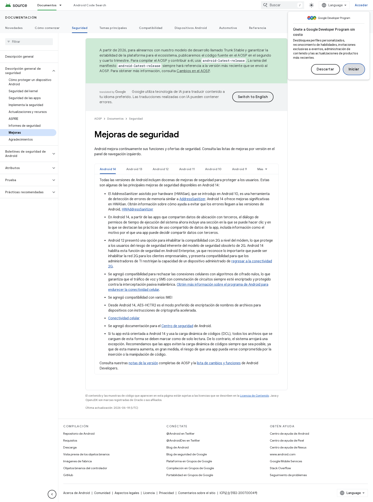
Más (260, 169)
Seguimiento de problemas (288, 475)
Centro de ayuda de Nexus (288, 447)
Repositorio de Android (79, 433)
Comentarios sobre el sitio (196, 493)
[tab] (108, 169)
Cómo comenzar (47, 28)
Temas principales (113, 28)
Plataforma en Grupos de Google (189, 461)
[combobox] (282, 5)
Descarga (70, 447)
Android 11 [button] (187, 169)
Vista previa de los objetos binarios (86, 454)
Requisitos (70, 440)
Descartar (325, 69)
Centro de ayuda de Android (289, 433)
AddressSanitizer (192, 199)
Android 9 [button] (239, 169)
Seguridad (79, 28)
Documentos (47, 5)
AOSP (98, 118)
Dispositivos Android (191, 28)
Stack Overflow (280, 468)
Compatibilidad (151, 28)
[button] (25, 70)
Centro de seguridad (177, 326)
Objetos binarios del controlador (85, 468)
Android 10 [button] (213, 169)
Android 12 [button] (161, 169)
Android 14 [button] (108, 169)
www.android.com (283, 454)
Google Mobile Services (286, 461)
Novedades (14, 28)
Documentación (21, 17)
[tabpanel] (186, 274)
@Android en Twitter (180, 433)
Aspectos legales (127, 493)
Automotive (228, 28)
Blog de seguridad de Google (186, 454)
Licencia (149, 493)
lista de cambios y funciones (219, 363)
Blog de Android (177, 447)
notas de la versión (143, 363)
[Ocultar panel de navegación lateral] (52, 494)
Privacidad (166, 493)
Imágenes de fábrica (77, 461)
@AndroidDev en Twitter (183, 440)
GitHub (68, 475)
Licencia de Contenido (254, 395)
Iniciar (354, 69)
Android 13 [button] (134, 169)
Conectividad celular (124, 318)
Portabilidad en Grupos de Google (189, 475)
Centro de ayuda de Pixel (287, 440)
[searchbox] (29, 41)
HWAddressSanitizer (137, 209)
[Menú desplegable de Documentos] (62, 5)
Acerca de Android (76, 493)
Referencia (257, 28)
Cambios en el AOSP (193, 71)
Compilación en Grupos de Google (190, 468)
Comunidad (102, 493)
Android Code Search (89, 5)
